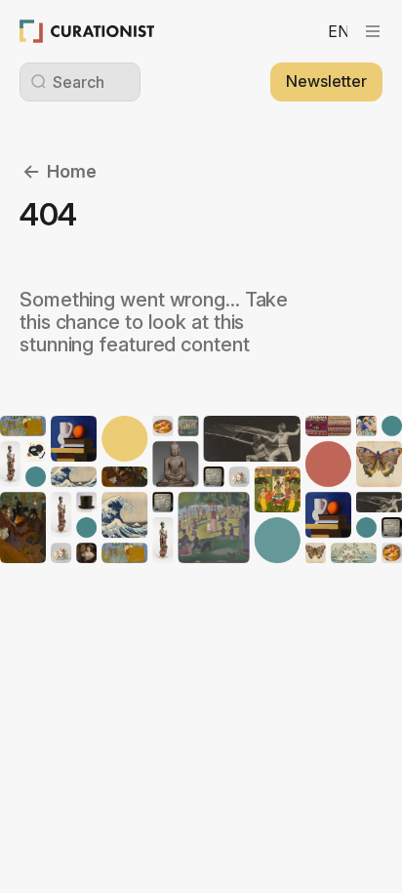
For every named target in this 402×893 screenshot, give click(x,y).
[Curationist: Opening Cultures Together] (87, 31)
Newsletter (326, 81)
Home (72, 171)
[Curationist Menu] (372, 31)
